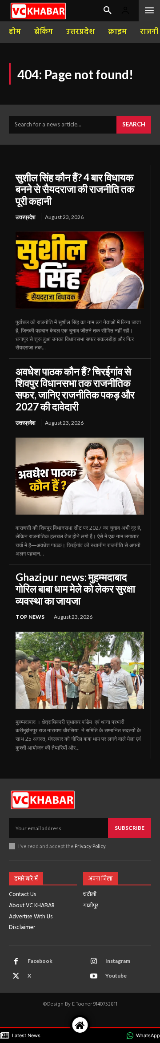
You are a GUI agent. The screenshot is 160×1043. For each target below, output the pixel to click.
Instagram (117, 961)
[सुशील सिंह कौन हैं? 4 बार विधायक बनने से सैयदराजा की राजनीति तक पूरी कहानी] (80, 269)
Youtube (116, 975)
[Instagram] (94, 961)
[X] (16, 976)
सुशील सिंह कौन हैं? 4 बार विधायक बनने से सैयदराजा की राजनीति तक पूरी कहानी (75, 189)
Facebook (40, 961)
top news (30, 616)
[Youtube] (94, 976)
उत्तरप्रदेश (26, 217)
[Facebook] (16, 961)
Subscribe (129, 827)
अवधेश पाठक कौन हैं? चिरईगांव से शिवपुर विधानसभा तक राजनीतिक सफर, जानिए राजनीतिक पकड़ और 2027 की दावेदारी (75, 389)
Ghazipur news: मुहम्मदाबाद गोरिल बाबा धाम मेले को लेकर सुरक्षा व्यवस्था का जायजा (75, 589)
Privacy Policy (90, 846)
